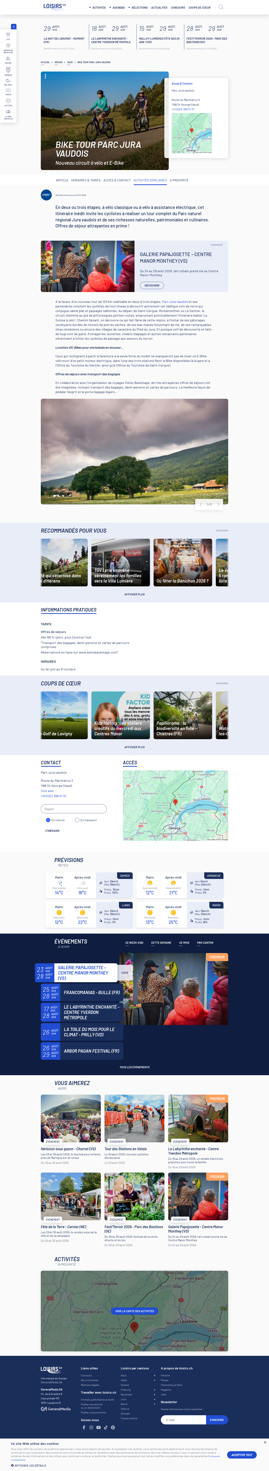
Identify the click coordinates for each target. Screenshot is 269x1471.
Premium (217, 957)
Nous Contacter (89, 1380)
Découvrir (152, 285)
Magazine (166, 1389)
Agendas (119, 7)
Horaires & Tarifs (86, 180)
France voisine (129, 1418)
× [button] (265, 1442)
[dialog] (134, 1455)
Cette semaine (161, 942)
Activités (99, 7)
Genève (125, 1384)
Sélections (139, 7)
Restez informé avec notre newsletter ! (182, 1409)
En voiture (58, 820)
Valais (124, 1380)
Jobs (164, 1394)
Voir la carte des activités (134, 1311)
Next (218, 505)
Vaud (70, 62)
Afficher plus (134, 594)
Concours (178, 7)
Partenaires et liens (171, 1384)
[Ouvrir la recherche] (221, 7)
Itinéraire (52, 830)
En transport (89, 820)
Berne (124, 1404)
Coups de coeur (200, 7)
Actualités (159, 7)
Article (62, 180)
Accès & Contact (117, 180)
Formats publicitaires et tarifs (97, 1399)
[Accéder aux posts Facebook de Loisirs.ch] (84, 1427)
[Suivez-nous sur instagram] (91, 1427)
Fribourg (125, 1389)
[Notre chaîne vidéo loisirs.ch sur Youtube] (98, 1427)
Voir (124, 973)
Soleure (125, 1408)
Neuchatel (126, 1394)
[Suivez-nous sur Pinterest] (113, 1427)
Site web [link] (47, 791)
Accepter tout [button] (241, 1455)
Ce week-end (134, 942)
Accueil (45, 62)
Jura (123, 1399)
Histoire (165, 1375)
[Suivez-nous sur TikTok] (105, 1427)
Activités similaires (150, 180)
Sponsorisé (216, 245)
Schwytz (125, 1413)
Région (58, 62)
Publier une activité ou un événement (91, 1406)
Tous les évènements (134, 1067)
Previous (201, 505)
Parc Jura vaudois (175, 302)
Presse (164, 1380)
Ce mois (184, 942)
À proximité (179, 180)
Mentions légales (90, 1384)
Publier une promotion (93, 1412)
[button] (116, 1465)
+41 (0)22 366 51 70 (183, 109)
